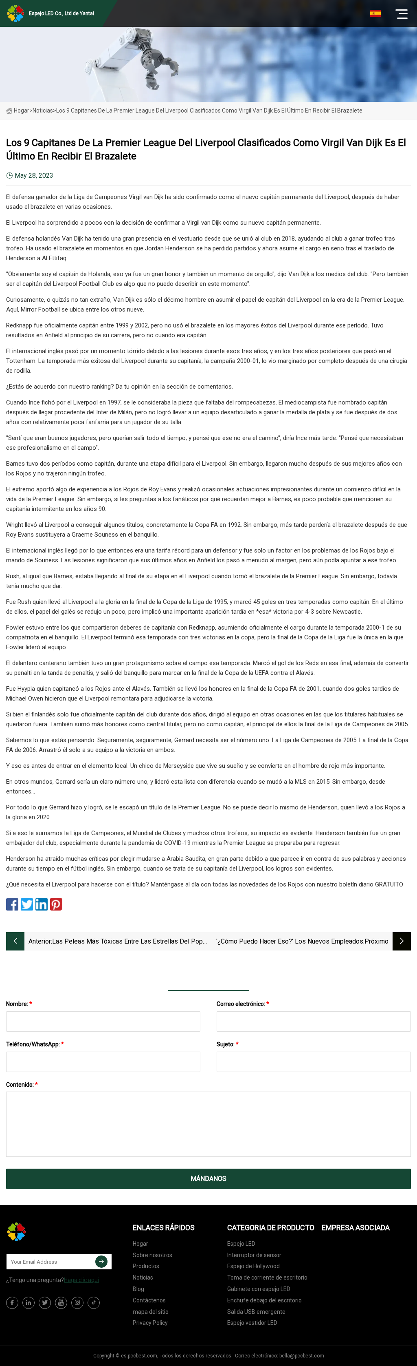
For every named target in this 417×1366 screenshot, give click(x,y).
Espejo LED (241, 1243)
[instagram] (77, 1303)
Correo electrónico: (243, 1004)
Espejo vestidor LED (252, 1323)
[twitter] (45, 1303)
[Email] (101, 1261)
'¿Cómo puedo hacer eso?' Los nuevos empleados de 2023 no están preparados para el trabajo (289, 942)
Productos (146, 1266)
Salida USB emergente (256, 1312)
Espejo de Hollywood (253, 1266)
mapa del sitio (151, 1312)
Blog (138, 1289)
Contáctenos (149, 1300)
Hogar (21, 110)
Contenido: (22, 1084)
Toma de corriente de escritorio (267, 1277)
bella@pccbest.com (301, 1356)
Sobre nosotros (152, 1255)
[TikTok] (94, 1303)
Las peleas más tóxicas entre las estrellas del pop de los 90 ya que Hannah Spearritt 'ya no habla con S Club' (129, 942)
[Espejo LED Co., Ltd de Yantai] (47, 1232)
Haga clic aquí (81, 1280)
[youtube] (61, 1303)
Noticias (143, 1277)
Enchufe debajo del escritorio (264, 1300)
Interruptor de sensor (254, 1255)
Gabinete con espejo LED (258, 1289)
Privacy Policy (150, 1323)
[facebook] (12, 1303)
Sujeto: (228, 1044)
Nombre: (19, 1004)
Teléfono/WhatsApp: (35, 1044)
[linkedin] (28, 1303)
